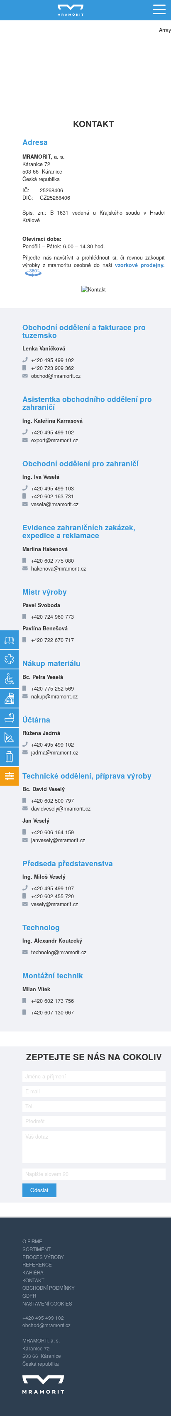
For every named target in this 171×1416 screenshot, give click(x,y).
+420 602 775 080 (52, 560)
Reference (37, 1264)
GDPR (29, 1295)
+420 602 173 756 (52, 1000)
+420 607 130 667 (52, 1012)
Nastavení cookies (47, 1303)
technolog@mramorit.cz (58, 952)
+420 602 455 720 (52, 896)
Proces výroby (43, 1257)
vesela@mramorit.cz (54, 504)
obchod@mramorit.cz (56, 376)
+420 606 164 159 (52, 832)
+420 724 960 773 (52, 616)
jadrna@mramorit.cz (54, 752)
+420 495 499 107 (52, 888)
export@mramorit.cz (54, 440)
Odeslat (39, 1190)
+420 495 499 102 (52, 360)
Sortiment (36, 1249)
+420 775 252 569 (52, 688)
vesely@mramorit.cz (54, 904)
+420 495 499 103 (52, 488)
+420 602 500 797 (52, 800)
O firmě (32, 1241)
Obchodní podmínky (48, 1287)
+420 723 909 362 (52, 368)
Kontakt (33, 1280)
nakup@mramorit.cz (54, 696)
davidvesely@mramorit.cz (60, 808)
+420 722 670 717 (52, 640)
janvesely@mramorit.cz (58, 840)
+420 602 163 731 (52, 496)
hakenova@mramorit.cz (58, 568)
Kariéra (33, 1272)
